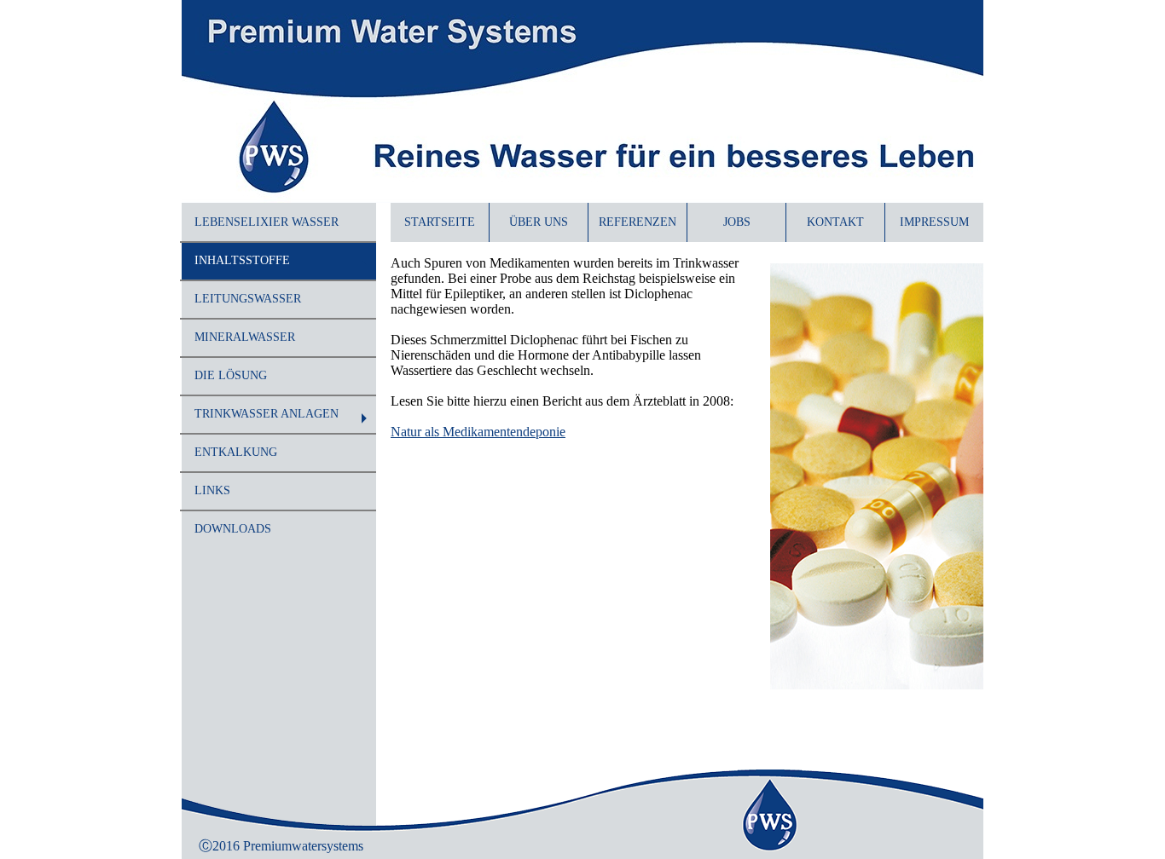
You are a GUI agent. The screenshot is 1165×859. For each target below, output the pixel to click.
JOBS (737, 222)
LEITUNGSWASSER (247, 298)
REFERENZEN (637, 222)
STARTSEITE (439, 222)
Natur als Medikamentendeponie (478, 431)
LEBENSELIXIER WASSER (266, 222)
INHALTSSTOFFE (242, 260)
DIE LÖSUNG (230, 375)
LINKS (212, 490)
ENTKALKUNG (235, 452)
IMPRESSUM (934, 222)
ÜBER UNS (538, 222)
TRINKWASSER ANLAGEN (266, 413)
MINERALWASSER (244, 337)
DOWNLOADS (232, 528)
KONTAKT (835, 222)
